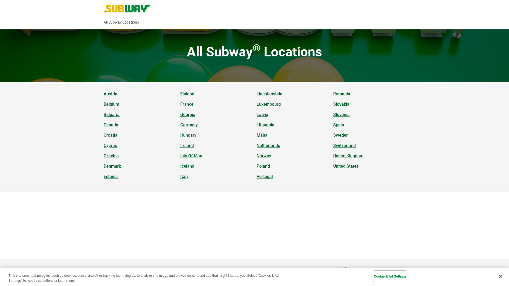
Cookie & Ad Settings (390, 276)
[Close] (500, 276)
